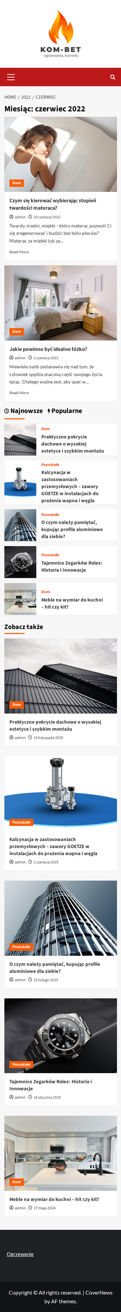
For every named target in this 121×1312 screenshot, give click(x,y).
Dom (16, 183)
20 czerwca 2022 (47, 217)
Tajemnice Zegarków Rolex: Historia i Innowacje (72, 567)
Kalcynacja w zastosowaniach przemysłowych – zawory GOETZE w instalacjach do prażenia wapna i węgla (69, 486)
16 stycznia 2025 (47, 1097)
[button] (11, 76)
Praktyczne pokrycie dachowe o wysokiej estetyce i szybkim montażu (72, 444)
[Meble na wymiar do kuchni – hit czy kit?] (20, 598)
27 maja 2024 (44, 1208)
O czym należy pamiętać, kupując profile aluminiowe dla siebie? (72, 529)
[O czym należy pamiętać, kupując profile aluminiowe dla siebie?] (20, 524)
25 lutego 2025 (46, 980)
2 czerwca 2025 (46, 862)
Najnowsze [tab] (26, 411)
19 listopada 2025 (48, 738)
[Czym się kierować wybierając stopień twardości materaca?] (60, 154)
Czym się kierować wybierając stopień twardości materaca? (52, 204)
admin (20, 217)
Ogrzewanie (20, 1254)
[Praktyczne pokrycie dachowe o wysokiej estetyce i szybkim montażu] (20, 438)
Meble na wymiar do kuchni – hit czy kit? (54, 1199)
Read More (19, 251)
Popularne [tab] (66, 411)
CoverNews (99, 1292)
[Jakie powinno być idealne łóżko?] (60, 302)
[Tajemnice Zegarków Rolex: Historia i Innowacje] (20, 561)
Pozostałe (50, 465)
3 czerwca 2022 (46, 358)
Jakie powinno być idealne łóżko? (48, 349)
